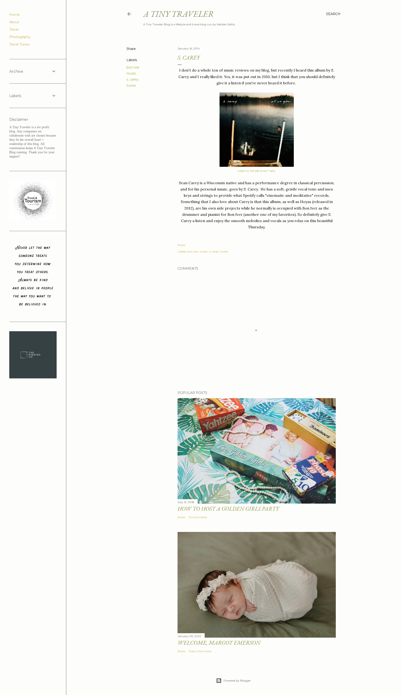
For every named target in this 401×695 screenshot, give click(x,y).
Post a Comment (200, 651)
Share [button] (131, 49)
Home (14, 15)
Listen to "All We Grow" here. (257, 171)
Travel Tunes (19, 44)
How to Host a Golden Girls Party (228, 508)
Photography (20, 37)
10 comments (198, 517)
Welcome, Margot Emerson (219, 642)
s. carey (132, 79)
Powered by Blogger (237, 680)
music (131, 73)
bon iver (132, 67)
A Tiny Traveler (178, 13)
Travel (14, 29)
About (14, 22)
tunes (131, 85)
